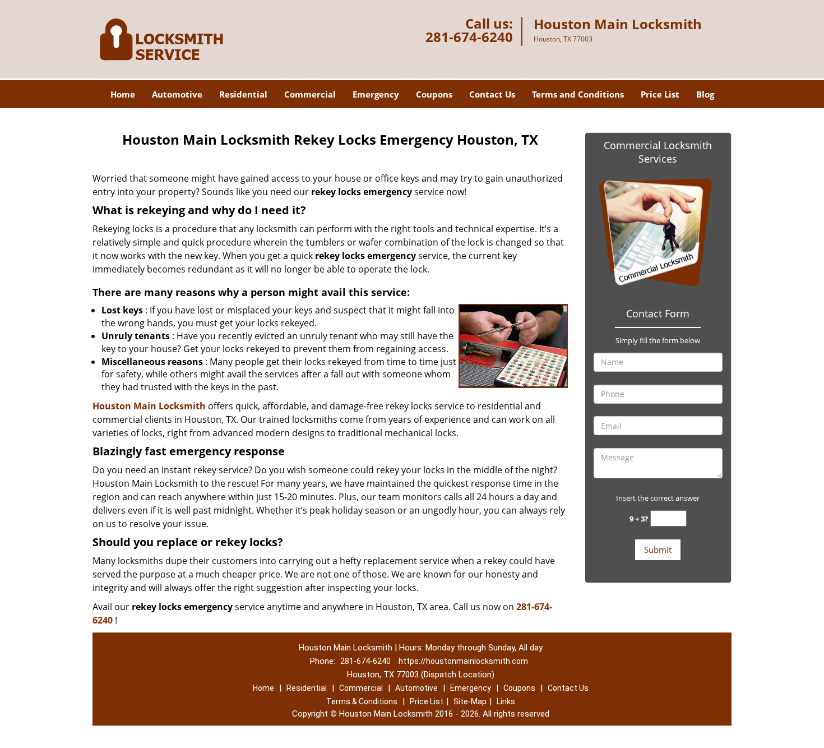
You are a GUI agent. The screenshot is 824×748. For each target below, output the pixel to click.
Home (122, 94)
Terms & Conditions (361, 701)
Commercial (310, 94)
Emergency (376, 94)
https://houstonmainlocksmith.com (463, 661)
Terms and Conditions (578, 94)
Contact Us (492, 94)
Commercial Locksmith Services (658, 151)
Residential (243, 94)
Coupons (434, 94)
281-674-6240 (469, 36)
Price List (660, 94)
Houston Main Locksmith (149, 406)
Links (506, 701)
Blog (705, 94)
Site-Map (470, 701)
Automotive (177, 94)
